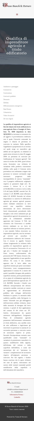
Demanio (6, 99)
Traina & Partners (21, 417)
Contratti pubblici (9, 96)
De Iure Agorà (8, 119)
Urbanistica (7, 112)
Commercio (7, 90)
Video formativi (8, 115)
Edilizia (5, 103)
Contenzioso (7, 93)
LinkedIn (17, 397)
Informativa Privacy (16, 394)
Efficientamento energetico (12, 106)
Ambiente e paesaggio (10, 86)
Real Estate (7, 109)
